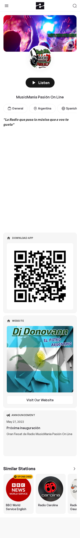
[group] (40, 494)
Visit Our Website (40, 400)
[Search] (74, 5)
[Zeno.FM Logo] (40, 5)
